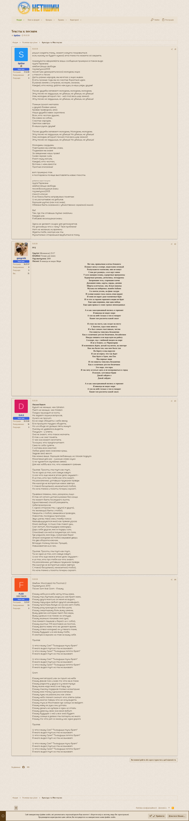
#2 (175, 244)
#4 (175, 580)
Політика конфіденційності (146, 808)
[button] (24, 20)
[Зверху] (169, 808)
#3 (175, 401)
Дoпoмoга (162, 808)
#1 (175, 49)
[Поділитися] (172, 49)
